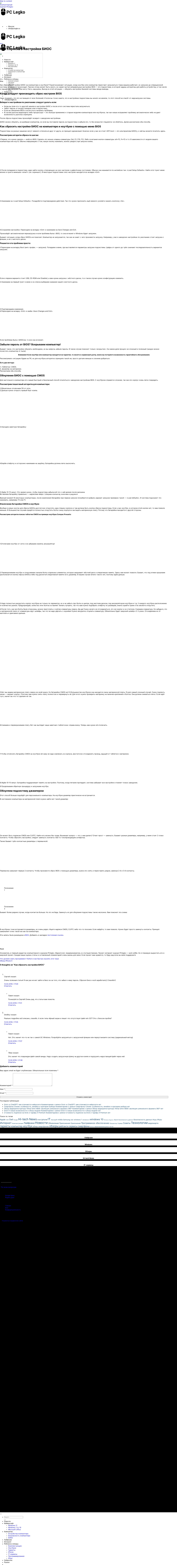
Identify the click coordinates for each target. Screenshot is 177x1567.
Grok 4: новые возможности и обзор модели (22, 1111)
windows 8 (85, 1120)
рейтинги (63, 1126)
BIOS (1, 43)
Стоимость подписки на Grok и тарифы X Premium (24, 1113)
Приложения (64, 1123)
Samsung (66, 1120)
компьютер (16, 1126)
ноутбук (27, 1126)
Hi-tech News (27, 1119)
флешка (92, 1126)
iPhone (10, 1552)
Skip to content (6, 1)
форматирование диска (102, 1126)
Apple (2, 1119)
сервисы (73, 1126)
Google (16, 1120)
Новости (41, 1123)
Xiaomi (116, 1120)
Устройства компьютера (18, 1534)
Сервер (120, 1123)
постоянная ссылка (55, 935)
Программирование (16, 1556)
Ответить (8, 986)
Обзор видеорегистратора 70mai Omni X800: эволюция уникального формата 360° (38, 1109)
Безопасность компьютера (19, 1536)
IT (49, 1119)
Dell (11, 1119)
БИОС (10, 1538)
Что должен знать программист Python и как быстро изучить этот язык (29, 959)
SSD (72, 1120)
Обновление (53, 1123)
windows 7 (78, 1120)
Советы (126, 1123)
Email (3, 1093)
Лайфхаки (29, 1123)
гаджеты (5, 1126)
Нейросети (8, 92)
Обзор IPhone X (6, 961)
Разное (7, 1562)
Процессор (113, 1123)
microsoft (54, 1120)
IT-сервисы (12, 1554)
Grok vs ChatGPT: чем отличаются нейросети (22, 1104)
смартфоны (84, 1126)
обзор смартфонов (41, 1126)
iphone (44, 1120)
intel (39, 1120)
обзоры (53, 1126)
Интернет (5, 1122)
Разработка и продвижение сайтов (12, 1220)
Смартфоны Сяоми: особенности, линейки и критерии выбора (29, 1107)
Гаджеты (11, 1550)
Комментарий (6, 1085)
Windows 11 (12, 1525)
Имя (2, 1089)
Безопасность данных (126, 1120)
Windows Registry (108, 1120)
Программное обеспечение (95, 1123)
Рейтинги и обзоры (11, 79)
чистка (111, 1126)
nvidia (60, 1120)
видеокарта (153, 1123)
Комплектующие (13, 81)
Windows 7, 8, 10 (14, 1527)
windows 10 (96, 1119)
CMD (7, 1120)
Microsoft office (14, 1529)
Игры (9, 90)
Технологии (139, 1123)
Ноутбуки (11, 82)
